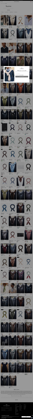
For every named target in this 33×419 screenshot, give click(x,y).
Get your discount (21, 76)
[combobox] (32, 415)
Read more (11, 417)
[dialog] (16, 417)
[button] (11, 418)
